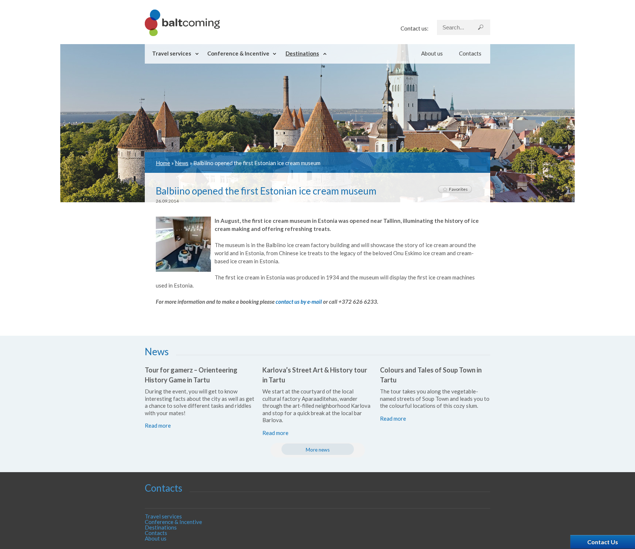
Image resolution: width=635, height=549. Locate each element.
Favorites (458, 189)
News (182, 163)
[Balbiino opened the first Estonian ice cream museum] (183, 269)
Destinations (302, 53)
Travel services (171, 53)
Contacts (470, 53)
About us (432, 53)
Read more (158, 425)
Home (163, 163)
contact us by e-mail (299, 301)
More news (318, 450)
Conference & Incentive (238, 53)
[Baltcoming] (182, 34)
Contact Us (602, 541)
